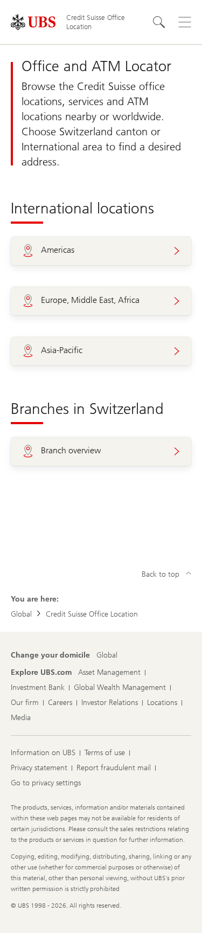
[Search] (158, 22)
